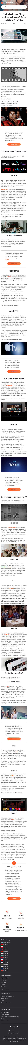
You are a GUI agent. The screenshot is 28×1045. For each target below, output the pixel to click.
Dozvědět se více (14, 1041)
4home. (7, 259)
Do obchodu (14, 144)
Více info (14, 898)
